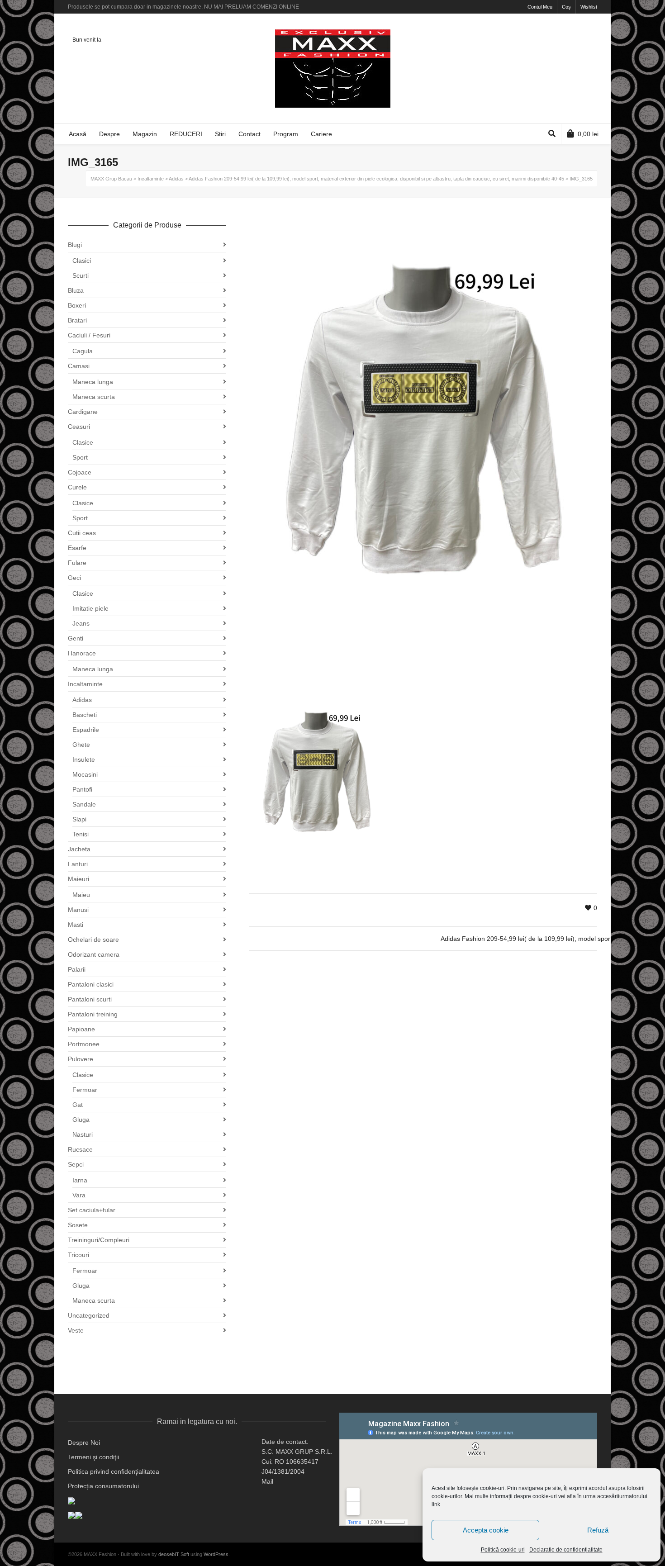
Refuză (597, 1530)
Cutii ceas (82, 532)
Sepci (76, 1164)
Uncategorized (88, 1315)
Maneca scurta (93, 396)
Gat (77, 1104)
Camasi (79, 366)
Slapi (79, 819)
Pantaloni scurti (90, 999)
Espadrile (85, 729)
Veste (76, 1330)
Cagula (82, 351)
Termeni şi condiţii (93, 1457)
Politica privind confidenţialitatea (113, 1471)
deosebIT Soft (173, 1554)
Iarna (79, 1180)
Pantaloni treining (93, 1014)
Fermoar (84, 1089)
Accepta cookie (485, 1530)
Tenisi (80, 834)
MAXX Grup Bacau (111, 178)
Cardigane (83, 411)
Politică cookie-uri (503, 1550)
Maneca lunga (92, 381)
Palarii (77, 969)
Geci (74, 577)
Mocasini (85, 774)
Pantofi (82, 789)
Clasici (81, 260)
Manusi (78, 909)
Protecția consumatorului (103, 1486)
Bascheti (84, 714)
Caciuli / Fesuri (89, 335)
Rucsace (80, 1149)
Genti (75, 638)
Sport (80, 457)
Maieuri (78, 879)
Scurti (80, 275)
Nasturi (82, 1134)
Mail (267, 1481)
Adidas (82, 699)
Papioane (81, 1029)
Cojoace (79, 472)
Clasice (82, 442)
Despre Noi (84, 1442)
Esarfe (77, 547)
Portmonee (84, 1044)
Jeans (81, 623)
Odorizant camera (93, 954)
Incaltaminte (85, 684)
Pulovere (80, 1059)
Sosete (78, 1225)
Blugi (75, 244)
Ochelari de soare (93, 939)
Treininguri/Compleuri (98, 1239)
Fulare (77, 562)
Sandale (84, 804)
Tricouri (78, 1254)
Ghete (81, 744)
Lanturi (78, 864)
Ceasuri (79, 426)
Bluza (76, 290)
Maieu (81, 894)
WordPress (216, 1554)
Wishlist (588, 6)
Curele (77, 487)
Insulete (83, 759)
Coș (566, 6)
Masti (75, 924)
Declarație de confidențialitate (566, 1550)
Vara (79, 1195)
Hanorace (82, 653)
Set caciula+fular (91, 1210)
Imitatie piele (90, 608)
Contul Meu (539, 6)
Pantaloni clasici (91, 984)
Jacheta (79, 849)
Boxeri (77, 305)
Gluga (81, 1119)
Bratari (77, 320)
